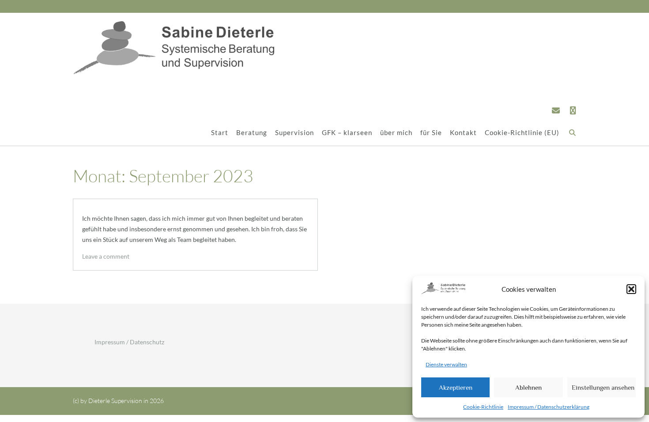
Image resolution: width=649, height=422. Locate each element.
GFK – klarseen (347, 132)
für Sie (431, 132)
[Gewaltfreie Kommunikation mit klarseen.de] (573, 110)
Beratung (251, 132)
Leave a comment (105, 256)
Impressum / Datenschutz (129, 342)
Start (219, 132)
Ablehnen (528, 387)
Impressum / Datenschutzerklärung (548, 406)
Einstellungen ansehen (603, 387)
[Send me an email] (556, 110)
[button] (631, 289)
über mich (396, 132)
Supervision (294, 132)
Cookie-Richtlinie (483, 406)
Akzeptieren (455, 387)
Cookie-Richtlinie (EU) (522, 132)
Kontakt (463, 132)
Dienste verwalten (446, 364)
